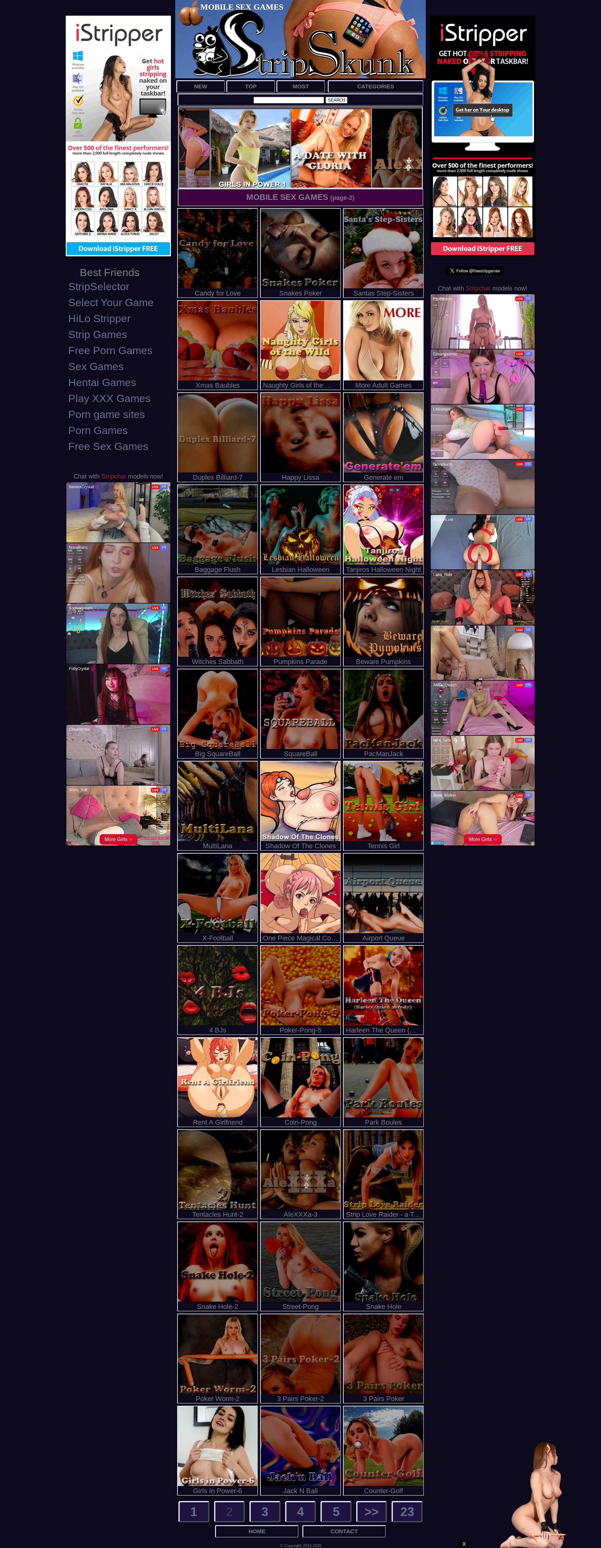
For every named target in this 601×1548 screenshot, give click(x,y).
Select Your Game (111, 302)
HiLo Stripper (99, 318)
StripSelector (98, 286)
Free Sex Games (108, 446)
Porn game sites (106, 414)
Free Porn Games (110, 350)
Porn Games (98, 430)
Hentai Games (102, 382)
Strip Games (97, 334)
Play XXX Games (109, 398)
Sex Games (96, 366)
